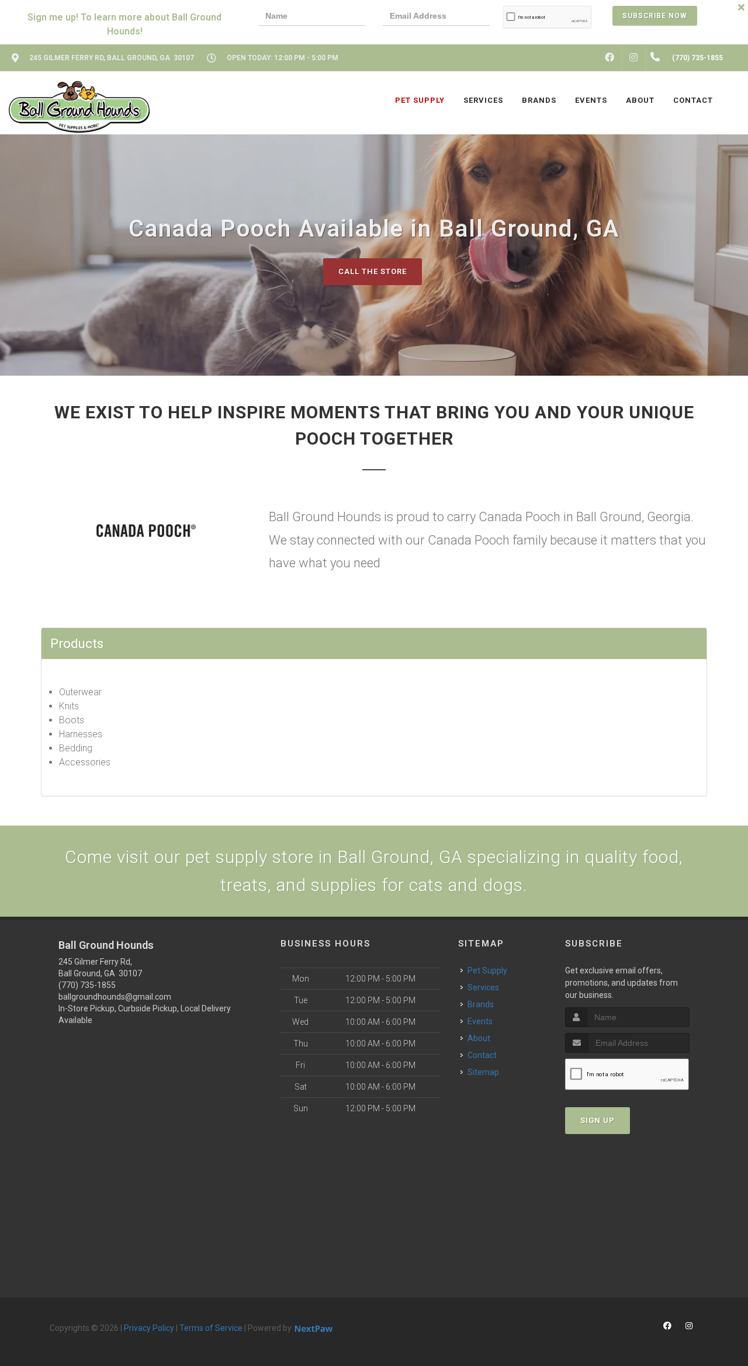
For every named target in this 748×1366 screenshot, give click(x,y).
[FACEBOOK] (609, 57)
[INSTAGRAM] (633, 57)
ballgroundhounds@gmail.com (114, 996)
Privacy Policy (149, 1328)
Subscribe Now (654, 16)
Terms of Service (211, 1328)
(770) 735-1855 (87, 985)
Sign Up (597, 1120)
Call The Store (372, 271)
